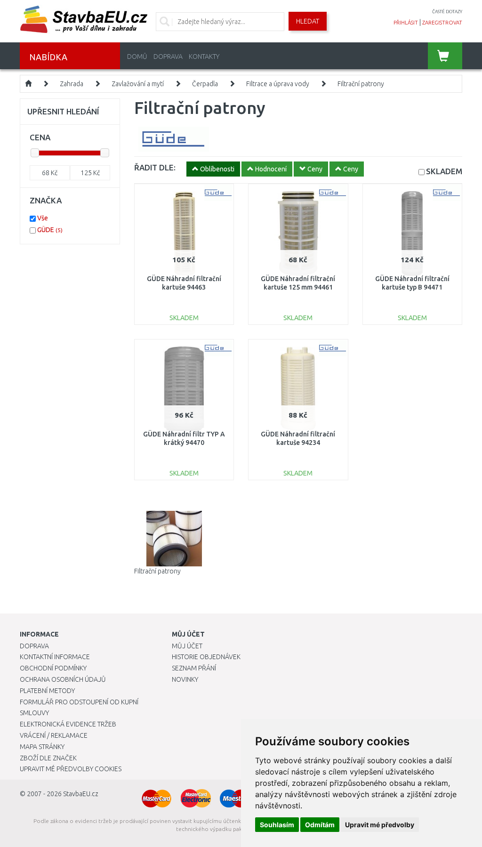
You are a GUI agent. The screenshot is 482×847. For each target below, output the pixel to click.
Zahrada (71, 84)
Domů (137, 56)
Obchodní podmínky (53, 668)
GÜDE (50, 230)
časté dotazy (447, 11)
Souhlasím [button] (277, 825)
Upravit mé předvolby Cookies (70, 769)
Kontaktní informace (55, 657)
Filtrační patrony (360, 84)
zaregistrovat (442, 22)
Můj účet (187, 646)
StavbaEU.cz (80, 794)
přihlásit (406, 22)
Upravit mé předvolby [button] (379, 825)
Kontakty (204, 56)
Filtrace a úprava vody (277, 84)
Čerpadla (205, 84)
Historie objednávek (206, 657)
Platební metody (47, 690)
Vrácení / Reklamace (54, 735)
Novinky (185, 679)
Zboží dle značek (48, 758)
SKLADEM (444, 171)
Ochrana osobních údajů (63, 679)
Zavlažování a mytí (138, 84)
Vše (42, 218)
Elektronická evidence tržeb (68, 724)
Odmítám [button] (320, 825)
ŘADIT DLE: (155, 167)
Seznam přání (194, 668)
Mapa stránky (42, 746)
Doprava (168, 56)
